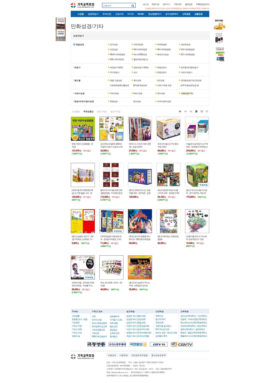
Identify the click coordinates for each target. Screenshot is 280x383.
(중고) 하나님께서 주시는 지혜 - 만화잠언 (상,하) (139, 284)
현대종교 (113, 336)
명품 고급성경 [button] (116, 80)
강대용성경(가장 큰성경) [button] (191, 80)
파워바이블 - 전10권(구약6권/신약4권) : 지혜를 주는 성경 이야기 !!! (83, 284)
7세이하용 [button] (114, 93)
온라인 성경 (160, 332)
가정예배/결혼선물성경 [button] (119, 85)
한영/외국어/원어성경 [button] (84, 101)
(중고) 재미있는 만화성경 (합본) (168, 238)
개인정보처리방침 (139, 355)
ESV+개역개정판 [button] (117, 59)
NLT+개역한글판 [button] (188, 54)
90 (191, 111)
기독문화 (75, 322)
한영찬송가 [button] (162, 72)
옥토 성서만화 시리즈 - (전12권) (111, 284)
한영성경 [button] (114, 101)
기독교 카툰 (77, 325)
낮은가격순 (102, 111)
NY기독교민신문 (162, 329)
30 (180, 111)
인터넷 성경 (97, 319)
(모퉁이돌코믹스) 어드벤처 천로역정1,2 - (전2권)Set (196, 238)
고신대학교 (202, 315)
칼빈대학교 (200, 329)
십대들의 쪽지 (161, 335)
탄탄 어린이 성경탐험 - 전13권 (82, 145)
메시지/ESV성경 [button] (140, 54)
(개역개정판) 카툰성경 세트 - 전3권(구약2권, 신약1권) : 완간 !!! (110, 238)
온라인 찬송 (172, 332)
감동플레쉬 (114, 316)
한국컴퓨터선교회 (99, 326)
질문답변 (188, 4)
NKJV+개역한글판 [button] (117, 54)
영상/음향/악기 (154, 13)
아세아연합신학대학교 (197, 319)
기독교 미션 (77, 332)
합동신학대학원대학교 (197, 332)
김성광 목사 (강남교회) (136, 319)
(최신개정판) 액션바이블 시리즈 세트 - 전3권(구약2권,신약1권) (168, 191)
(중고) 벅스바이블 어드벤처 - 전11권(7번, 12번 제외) (196, 191)
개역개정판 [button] (138, 44)
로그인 (146, 4)
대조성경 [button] (160, 80)
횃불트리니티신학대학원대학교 (193, 335)
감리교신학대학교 (188, 315)
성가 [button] (135, 72)
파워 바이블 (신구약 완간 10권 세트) (168, 145)
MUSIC (141, 13)
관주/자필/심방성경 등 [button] (189, 85)
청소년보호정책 (158, 355)
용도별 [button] (77, 80)
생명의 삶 (76, 335)
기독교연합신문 (98, 329)
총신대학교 (202, 325)
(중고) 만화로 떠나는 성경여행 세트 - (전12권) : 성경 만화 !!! (139, 191)
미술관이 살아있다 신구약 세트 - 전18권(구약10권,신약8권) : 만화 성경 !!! (197, 145)
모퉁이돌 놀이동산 (163, 325)
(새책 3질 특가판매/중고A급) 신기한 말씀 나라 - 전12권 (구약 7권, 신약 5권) (82, 191)
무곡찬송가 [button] (114, 72)
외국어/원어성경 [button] (164, 101)
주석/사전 (107, 13)
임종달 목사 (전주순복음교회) (138, 332)
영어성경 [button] (161, 93)
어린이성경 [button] (79, 93)
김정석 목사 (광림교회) (136, 322)
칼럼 (85, 319)
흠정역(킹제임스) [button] (141, 59)
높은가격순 (115, 111)
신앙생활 (75, 315)
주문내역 (177, 4)
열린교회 (113, 326)
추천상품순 (88, 111)
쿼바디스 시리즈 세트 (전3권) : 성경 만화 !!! (140, 145)
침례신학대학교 (187, 329)
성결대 (183, 319)
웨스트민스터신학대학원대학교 (193, 322)
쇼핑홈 (81, 13)
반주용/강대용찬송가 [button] (189, 67)
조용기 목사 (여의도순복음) (137, 335)
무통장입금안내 (202, 4)
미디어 (130, 13)
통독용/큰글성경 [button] (140, 85)
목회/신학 (159, 322)
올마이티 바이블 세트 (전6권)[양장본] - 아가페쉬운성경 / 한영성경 (111, 191)
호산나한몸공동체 (99, 322)
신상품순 (76, 111)
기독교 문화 (77, 329)
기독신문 (95, 332)
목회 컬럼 (114, 322)
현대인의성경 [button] (163, 54)
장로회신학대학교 (188, 325)
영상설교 (113, 329)
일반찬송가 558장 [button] (141, 67)
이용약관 (124, 355)
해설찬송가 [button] (162, 67)
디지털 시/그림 (116, 319)
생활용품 (198, 13)
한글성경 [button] (80, 44)
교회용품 (186, 13)
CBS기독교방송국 (99, 336)
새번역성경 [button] (185, 44)
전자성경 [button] (114, 44)
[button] (190, 93)
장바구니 (166, 4)
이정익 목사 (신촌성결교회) (137, 325)
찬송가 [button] (77, 67)
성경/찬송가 (93, 13)
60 (185, 111)
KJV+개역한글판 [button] (188, 49)
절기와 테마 (160, 319)
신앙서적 (119, 13)
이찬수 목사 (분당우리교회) (137, 329)
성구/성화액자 (171, 13)
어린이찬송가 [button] (186, 72)
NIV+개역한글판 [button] (164, 49)
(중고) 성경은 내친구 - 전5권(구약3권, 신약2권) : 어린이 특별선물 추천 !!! (82, 238)
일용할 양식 (77, 319)
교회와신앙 (114, 332)
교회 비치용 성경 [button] (164, 85)
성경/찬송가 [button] (78, 35)
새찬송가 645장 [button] (116, 67)
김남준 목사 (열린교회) (136, 315)
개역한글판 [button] (162, 44)
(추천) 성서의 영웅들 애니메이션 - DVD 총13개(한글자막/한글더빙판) (139, 238)
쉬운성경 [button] (114, 49)
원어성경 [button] (137, 80)
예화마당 (159, 315)
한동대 (183, 332)
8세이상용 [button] (138, 93)
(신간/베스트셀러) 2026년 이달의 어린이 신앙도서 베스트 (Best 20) (111, 145)
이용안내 (112, 355)
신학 (94, 316)
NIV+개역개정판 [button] (140, 49)
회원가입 (155, 4)
